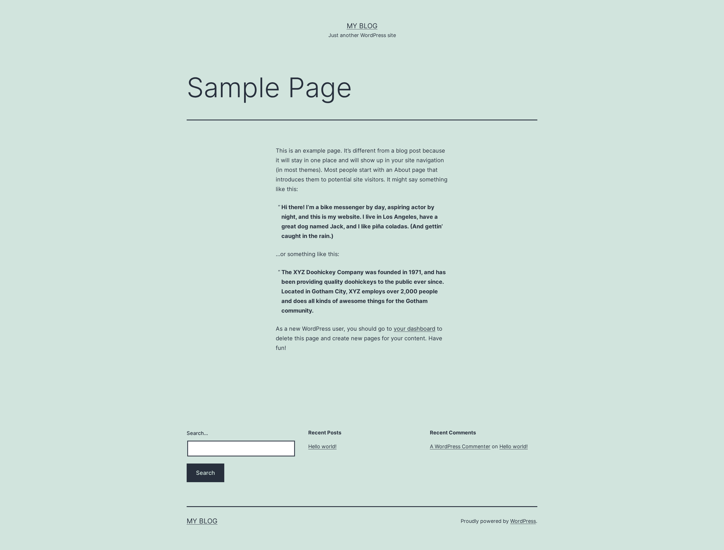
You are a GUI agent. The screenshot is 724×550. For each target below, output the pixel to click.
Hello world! (322, 446)
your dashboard (414, 328)
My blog (362, 26)
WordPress (523, 521)
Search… (197, 433)
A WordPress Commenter (460, 446)
